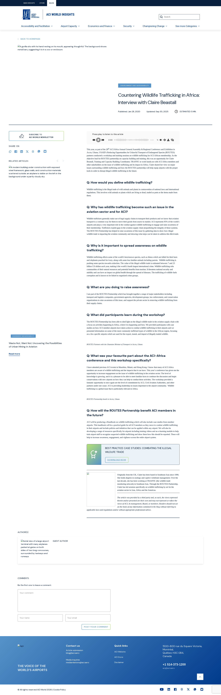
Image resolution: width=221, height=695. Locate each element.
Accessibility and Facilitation (35, 26)
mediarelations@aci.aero (77, 662)
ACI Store (118, 657)
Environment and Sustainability (134, 86)
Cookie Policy (59, 689)
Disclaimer (119, 662)
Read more (14, 353)
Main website (29, 3)
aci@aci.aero (169, 668)
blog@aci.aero (72, 653)
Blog (51, 3)
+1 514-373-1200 (174, 664)
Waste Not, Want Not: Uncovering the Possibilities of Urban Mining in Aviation (35, 345)
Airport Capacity (69, 26)
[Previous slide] (57, 161)
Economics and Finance (100, 26)
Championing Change (153, 26)
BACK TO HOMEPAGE (30, 39)
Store (42, 3)
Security (127, 26)
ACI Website (120, 651)
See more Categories (186, 26)
